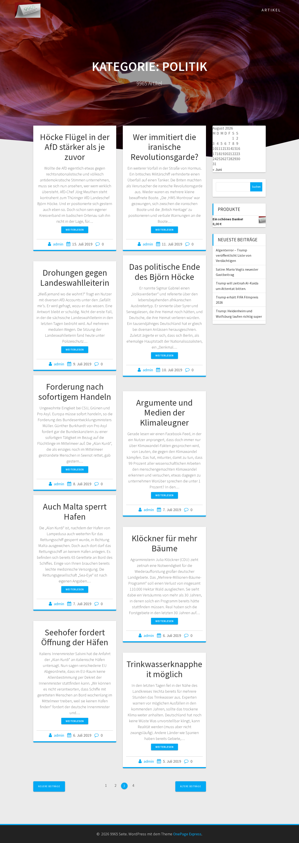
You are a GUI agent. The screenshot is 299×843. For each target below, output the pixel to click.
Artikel (271, 9)
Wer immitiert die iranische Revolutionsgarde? (164, 146)
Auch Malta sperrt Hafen (75, 511)
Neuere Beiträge (49, 786)
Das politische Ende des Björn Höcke (164, 271)
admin (58, 244)
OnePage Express (187, 833)
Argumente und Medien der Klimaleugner (164, 412)
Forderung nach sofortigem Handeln (74, 391)
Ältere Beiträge (190, 786)
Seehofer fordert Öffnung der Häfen (74, 637)
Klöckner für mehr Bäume (164, 543)
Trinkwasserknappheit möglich (164, 669)
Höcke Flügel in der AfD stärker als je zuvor (75, 146)
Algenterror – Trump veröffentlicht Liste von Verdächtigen (233, 255)
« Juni (217, 169)
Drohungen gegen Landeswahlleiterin (74, 277)
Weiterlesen (75, 229)
